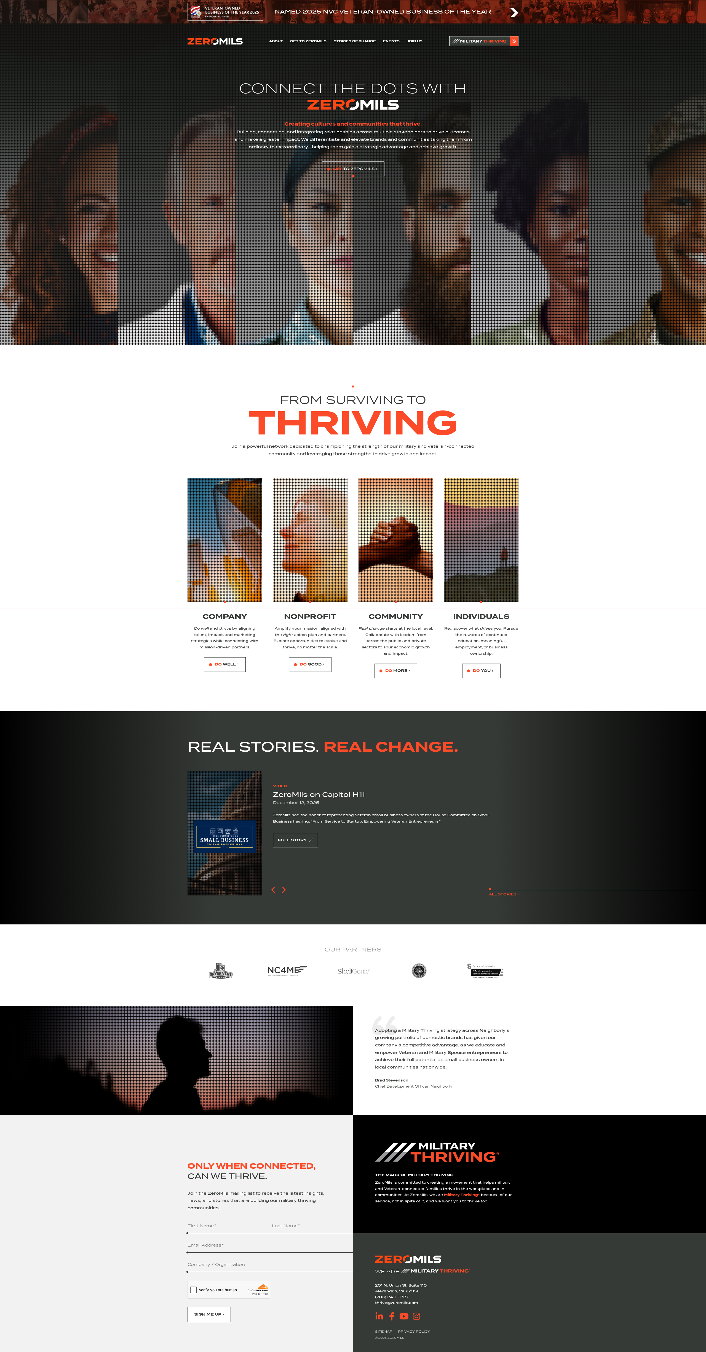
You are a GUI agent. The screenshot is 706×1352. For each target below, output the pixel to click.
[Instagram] (416, 1316)
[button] (273, 889)
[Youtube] (404, 1316)
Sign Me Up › (209, 1314)
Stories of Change (355, 41)
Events (391, 41)
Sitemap (383, 1331)
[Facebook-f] (391, 1316)
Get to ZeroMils (308, 41)
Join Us (414, 41)
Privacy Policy (414, 1331)
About (276, 41)
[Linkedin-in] (379, 1316)
